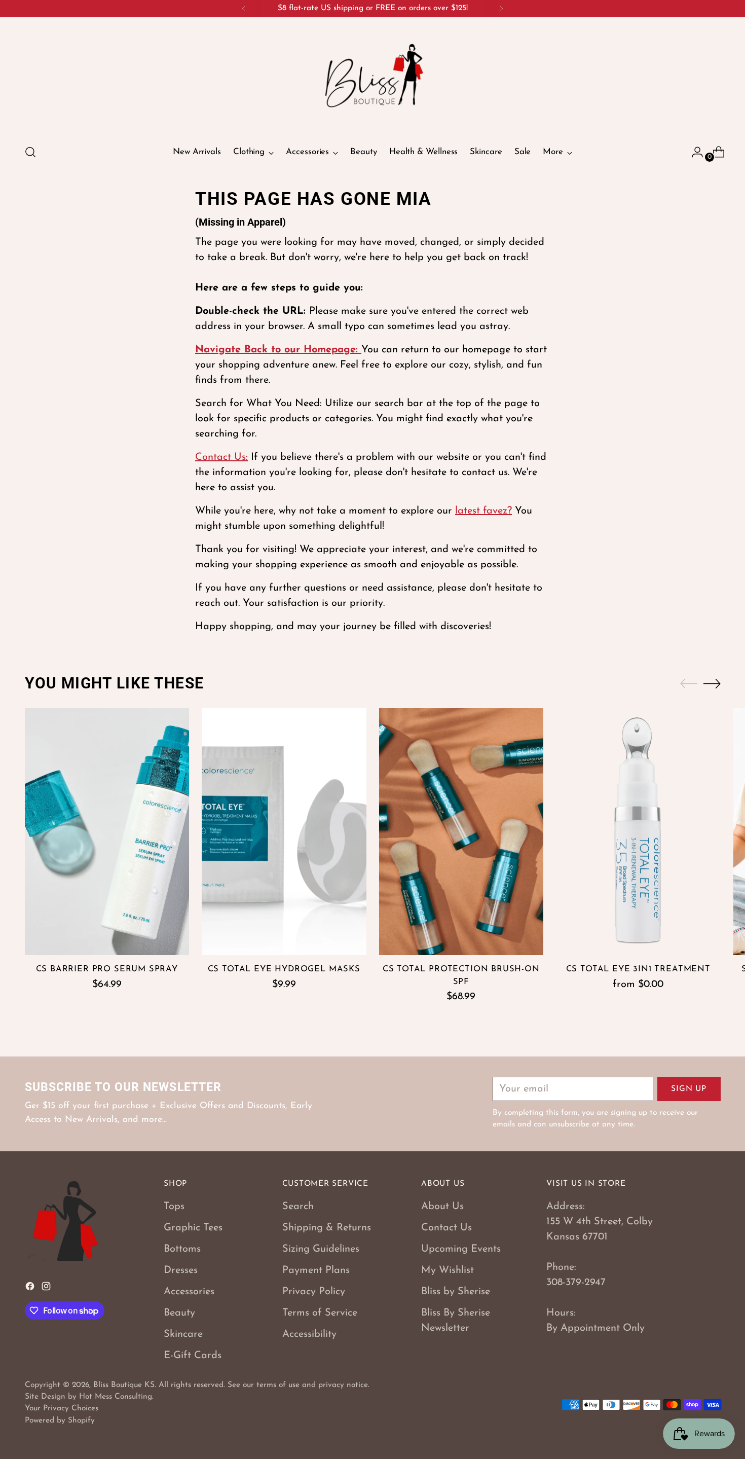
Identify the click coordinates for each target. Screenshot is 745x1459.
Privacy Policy (313, 1292)
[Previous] (244, 8)
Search (298, 1206)
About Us (442, 1206)
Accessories (189, 1292)
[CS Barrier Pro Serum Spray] (107, 831)
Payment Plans (316, 1270)
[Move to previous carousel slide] (688, 683)
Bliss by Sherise (455, 1292)
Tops (174, 1206)
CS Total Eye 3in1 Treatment (638, 969)
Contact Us (446, 1228)
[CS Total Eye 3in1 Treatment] (638, 831)
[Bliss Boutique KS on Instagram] (47, 1288)
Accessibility (309, 1334)
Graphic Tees (193, 1228)
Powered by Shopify (60, 1420)
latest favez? (483, 511)
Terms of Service (319, 1313)
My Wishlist (447, 1270)
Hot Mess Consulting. (116, 1397)
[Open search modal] (30, 152)
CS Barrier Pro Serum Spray (107, 969)
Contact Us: (221, 457)
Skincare (183, 1334)
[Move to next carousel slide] (712, 683)
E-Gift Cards (192, 1356)
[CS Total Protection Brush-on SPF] (461, 831)
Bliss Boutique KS (124, 1385)
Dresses (181, 1270)
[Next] (501, 8)
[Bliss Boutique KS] (372, 79)
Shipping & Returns (326, 1228)
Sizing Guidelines (320, 1249)
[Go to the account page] (693, 152)
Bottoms (182, 1249)
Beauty (179, 1313)
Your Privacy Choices (61, 1408)
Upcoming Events (461, 1249)
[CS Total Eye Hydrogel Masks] (284, 831)
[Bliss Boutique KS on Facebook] (31, 1288)
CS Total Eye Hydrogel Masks (284, 969)
